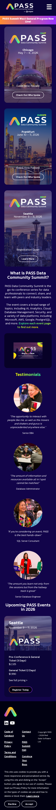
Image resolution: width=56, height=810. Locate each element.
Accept (29, 804)
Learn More (28, 259)
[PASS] (10, 711)
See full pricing (17, 680)
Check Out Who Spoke (28, 95)
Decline (12, 804)
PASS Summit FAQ (26, 746)
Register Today (20, 689)
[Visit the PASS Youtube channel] (12, 722)
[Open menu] (49, 6)
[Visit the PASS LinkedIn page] (6, 722)
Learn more (32, 796)
